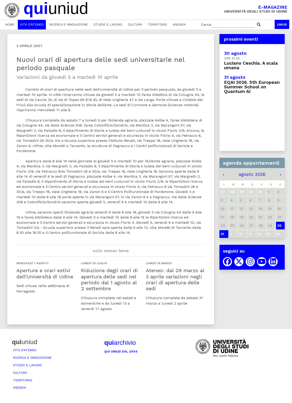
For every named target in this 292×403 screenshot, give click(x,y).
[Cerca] (259, 24)
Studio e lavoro (108, 24)
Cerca (206, 24)
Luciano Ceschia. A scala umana (251, 65)
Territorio (157, 24)
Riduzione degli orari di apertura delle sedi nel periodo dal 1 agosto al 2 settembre (109, 279)
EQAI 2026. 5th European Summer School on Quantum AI (252, 86)
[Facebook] (227, 261)
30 (279, 225)
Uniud (282, 24)
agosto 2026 (252, 174)
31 (222, 234)
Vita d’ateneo (32, 24)
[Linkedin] (273, 261)
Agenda (179, 24)
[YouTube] (261, 261)
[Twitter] (238, 261)
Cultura (135, 24)
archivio (120, 342)
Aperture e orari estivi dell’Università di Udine (44, 273)
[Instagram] (250, 261)
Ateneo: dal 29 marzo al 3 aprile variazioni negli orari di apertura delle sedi (175, 279)
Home (9, 24)
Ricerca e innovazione (68, 24)
